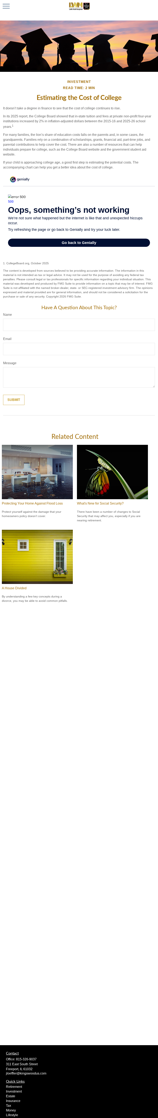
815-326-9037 (26, 1059)
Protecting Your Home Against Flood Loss (32, 503)
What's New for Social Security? (100, 503)
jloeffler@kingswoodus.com (26, 1073)
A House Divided (14, 588)
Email (7, 339)
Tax (8, 1105)
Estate (10, 1096)
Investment (14, 1091)
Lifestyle (12, 1115)
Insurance (13, 1101)
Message (9, 363)
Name (7, 314)
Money (11, 1110)
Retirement (14, 1086)
